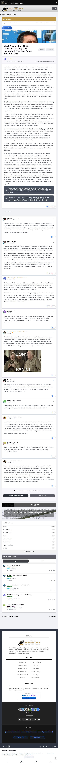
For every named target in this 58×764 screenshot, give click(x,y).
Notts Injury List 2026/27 (13, 565)
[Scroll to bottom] (55, 758)
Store (36, 665)
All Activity (23, 662)
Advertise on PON (23, 674)
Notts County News (35, 504)
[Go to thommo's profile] (4, 443)
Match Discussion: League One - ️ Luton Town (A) (19, 595)
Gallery (36, 674)
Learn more (3, 2)
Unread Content (23, 665)
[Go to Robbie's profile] (4, 566)
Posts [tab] (42, 561)
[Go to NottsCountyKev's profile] (4, 417)
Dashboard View (36, 662)
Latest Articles (23, 668)
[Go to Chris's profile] (20, 709)
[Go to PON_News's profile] (5, 59)
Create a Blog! (36, 671)
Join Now (13, 732)
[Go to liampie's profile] (4, 219)
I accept (30, 757)
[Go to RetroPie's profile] (4, 380)
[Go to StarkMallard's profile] (35, 709)
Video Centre (36, 677)
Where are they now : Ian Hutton (15, 604)
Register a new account (16, 495)
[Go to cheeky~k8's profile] (22, 709)
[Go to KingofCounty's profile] (4, 401)
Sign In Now (42, 495)
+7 (38, 709)
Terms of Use (29, 754)
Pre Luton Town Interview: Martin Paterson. (18, 585)
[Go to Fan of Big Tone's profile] (4, 332)
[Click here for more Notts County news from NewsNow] (8, 505)
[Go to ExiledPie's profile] (4, 311)
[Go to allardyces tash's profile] (4, 461)
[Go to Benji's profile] (4, 242)
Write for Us (23, 671)
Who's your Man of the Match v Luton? (17, 575)
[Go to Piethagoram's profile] (4, 605)
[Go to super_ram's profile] (25, 709)
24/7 (35, 505)
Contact (23, 677)
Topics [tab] (15, 561)
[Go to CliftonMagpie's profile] (4, 278)
